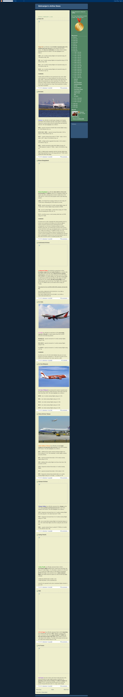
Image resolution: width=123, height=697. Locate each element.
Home (52, 689)
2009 (74, 103)
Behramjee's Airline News (49, 6)
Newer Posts (38, 689)
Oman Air (41, 18)
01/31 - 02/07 (77, 77)
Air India (40, 302)
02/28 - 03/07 (77, 72)
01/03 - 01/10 (77, 101)
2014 (74, 44)
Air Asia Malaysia (43, 364)
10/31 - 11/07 (77, 55)
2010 (74, 50)
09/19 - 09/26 (77, 60)
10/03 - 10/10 (77, 59)
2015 (74, 42)
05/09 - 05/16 (77, 69)
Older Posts (66, 689)
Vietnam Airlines (43, 481)
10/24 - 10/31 (77, 57)
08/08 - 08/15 (77, 62)
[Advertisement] (44, 13)
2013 (74, 45)
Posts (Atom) (44, 692)
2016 (74, 40)
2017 (74, 38)
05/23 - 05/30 (77, 67)
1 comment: (65, 360)
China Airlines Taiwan (44, 414)
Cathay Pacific (42, 534)
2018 (74, 37)
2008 (74, 105)
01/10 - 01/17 (77, 99)
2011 (74, 49)
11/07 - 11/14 (77, 53)
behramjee (82, 112)
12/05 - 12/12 (77, 52)
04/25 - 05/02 (77, 70)
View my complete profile (78, 118)
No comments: (64, 87)
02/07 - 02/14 (77, 76)
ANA (39, 591)
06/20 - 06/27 (77, 65)
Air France (41, 645)
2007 (74, 107)
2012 (74, 47)
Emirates (40, 91)
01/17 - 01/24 (77, 98)
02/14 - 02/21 (77, 74)
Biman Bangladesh (43, 160)
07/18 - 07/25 (77, 64)
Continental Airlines (43, 242)
